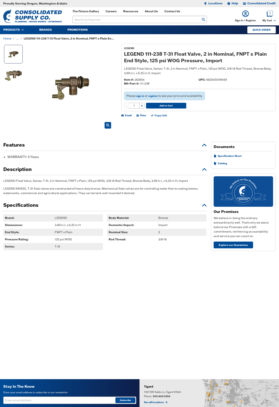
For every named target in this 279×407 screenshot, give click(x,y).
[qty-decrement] (126, 105)
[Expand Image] (108, 125)
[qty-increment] (141, 105)
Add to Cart (166, 105)
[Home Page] (32, 16)
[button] (245, 16)
